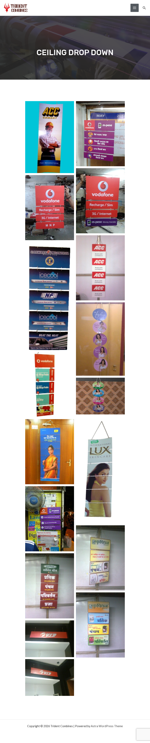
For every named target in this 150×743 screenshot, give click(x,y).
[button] (144, 7)
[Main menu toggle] (134, 8)
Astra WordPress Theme (107, 726)
